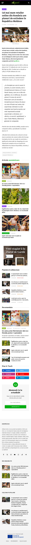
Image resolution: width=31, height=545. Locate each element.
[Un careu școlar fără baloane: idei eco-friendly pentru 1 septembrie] (15, 171)
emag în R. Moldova (8, 155)
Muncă (4, 9)
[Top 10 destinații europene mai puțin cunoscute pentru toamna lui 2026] (6, 359)
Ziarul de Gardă (19, 534)
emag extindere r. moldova (9, 152)
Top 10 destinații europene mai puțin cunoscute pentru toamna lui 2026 (20, 359)
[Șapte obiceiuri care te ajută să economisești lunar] (15, 223)
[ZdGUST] (15, 2)
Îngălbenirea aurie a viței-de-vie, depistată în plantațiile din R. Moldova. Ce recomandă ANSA (15, 210)
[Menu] (3, 3)
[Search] (28, 3)
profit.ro (16, 61)
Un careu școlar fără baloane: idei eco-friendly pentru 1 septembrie (19, 468)
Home (7, 541)
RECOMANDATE (14, 541)
